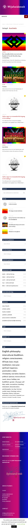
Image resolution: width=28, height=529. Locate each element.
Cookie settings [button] (21, 524)
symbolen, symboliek (7, 314)
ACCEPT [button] (14, 526)
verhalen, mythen (6, 309)
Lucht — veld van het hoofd (8, 280)
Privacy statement (6, 501)
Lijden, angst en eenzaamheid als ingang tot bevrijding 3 (13, 117)
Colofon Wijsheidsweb (7, 494)
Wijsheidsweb (5, 449)
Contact (4, 490)
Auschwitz (5, 147)
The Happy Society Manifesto (15, 211)
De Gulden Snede (19, 441)
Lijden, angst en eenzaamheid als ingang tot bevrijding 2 (13, 178)
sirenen (4, 145)
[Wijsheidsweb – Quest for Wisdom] (14, 7)
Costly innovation (13, 204)
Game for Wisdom (6, 444)
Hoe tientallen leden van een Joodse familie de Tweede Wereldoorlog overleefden (12, 56)
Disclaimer (4, 499)
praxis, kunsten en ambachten (9, 317)
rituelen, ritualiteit (6, 311)
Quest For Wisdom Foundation (19, 445)
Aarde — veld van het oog (8, 274)
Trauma (4, 86)
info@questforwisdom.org (8, 513)
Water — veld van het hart (8, 277)
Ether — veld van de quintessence (10, 285)
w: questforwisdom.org (7, 515)
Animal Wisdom (5, 441)
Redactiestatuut (6, 495)
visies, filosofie (5, 306)
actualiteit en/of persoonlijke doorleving (11, 320)
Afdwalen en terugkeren (14, 231)
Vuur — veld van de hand (8, 282)
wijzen (3, 84)
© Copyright (5, 497)
